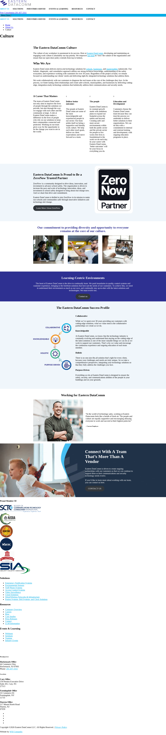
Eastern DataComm (95, 53)
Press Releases (11, 619)
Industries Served (36, 9)
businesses (97, 69)
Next (128, 420)
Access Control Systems (15, 590)
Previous (37, 420)
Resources (77, 9)
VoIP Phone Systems (13, 588)
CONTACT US (94, 488)
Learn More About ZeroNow (48, 208)
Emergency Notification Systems (18, 583)
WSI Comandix (16, 732)
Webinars (9, 633)
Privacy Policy (61, 727)
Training (8, 638)
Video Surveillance (13, 592)
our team (91, 55)
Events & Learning (58, 9)
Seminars (9, 636)
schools (89, 69)
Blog (7, 614)
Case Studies (10, 616)
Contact (90, 9)
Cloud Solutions (11, 595)
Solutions (18, 9)
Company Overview (13, 609)
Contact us (83, 296)
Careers (8, 612)
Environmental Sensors (14, 585)
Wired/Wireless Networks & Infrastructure (22, 597)
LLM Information (12, 623)
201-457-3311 (13, 13)
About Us (4, 9)
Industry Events (11, 640)
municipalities (112, 69)
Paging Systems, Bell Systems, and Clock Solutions (26, 599)
